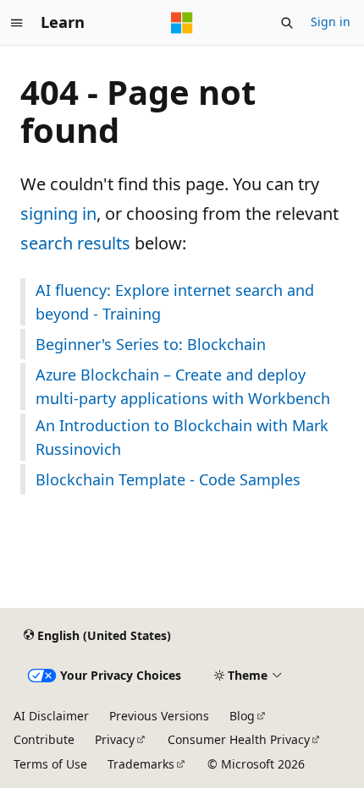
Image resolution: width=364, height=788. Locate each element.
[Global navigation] (17, 23)
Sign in (330, 22)
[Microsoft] (182, 23)
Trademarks (141, 764)
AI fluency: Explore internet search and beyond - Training (175, 302)
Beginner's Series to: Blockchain (151, 344)
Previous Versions (159, 716)
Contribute (44, 739)
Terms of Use (50, 764)
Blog (242, 716)
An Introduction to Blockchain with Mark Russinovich (182, 437)
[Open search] (287, 23)
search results (75, 243)
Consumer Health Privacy (239, 739)
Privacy (115, 739)
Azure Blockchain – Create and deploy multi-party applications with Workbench (183, 386)
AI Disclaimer (51, 716)
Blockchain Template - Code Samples (168, 479)
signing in (58, 213)
